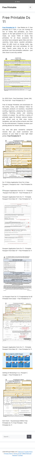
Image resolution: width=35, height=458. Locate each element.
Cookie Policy (29, 451)
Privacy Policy (8, 453)
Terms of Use (17, 453)
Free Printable (9, 7)
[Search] (29, 437)
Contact (20, 455)
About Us (21, 451)
